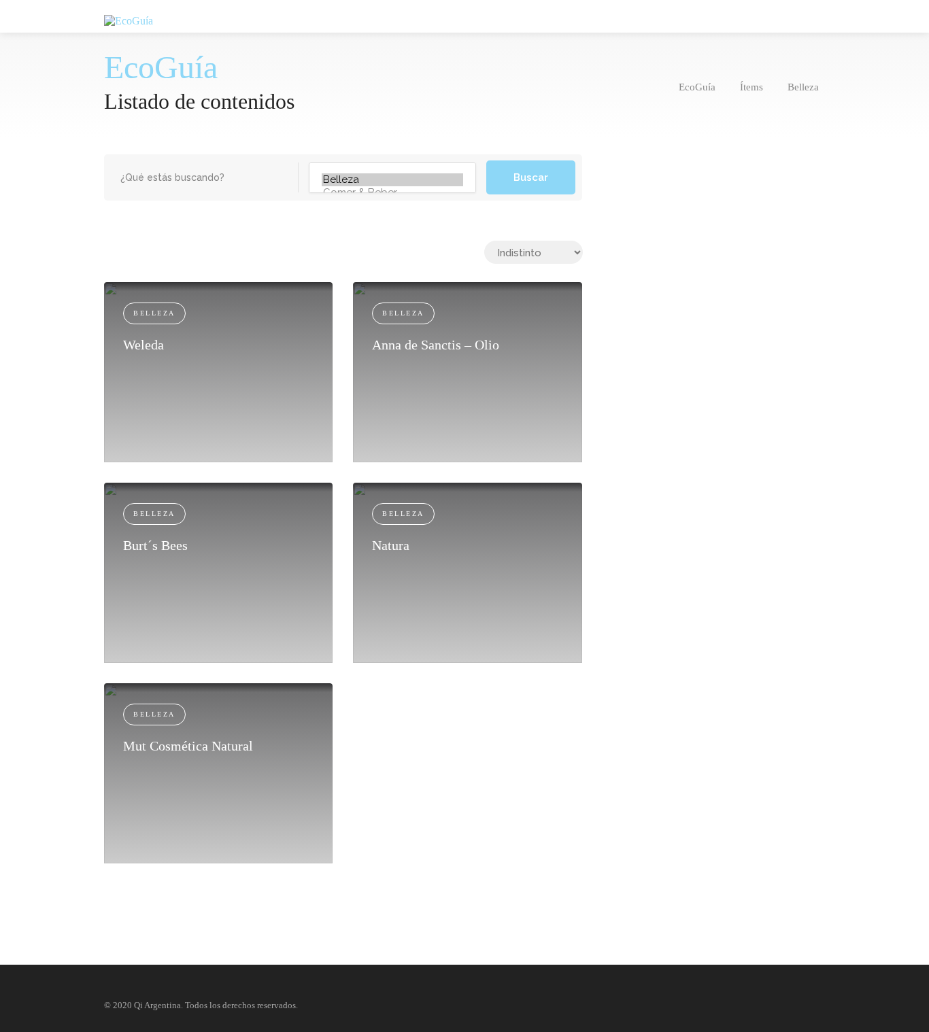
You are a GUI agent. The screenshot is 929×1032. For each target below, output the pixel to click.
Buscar (530, 177)
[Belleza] (392, 179)
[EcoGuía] (128, 20)
